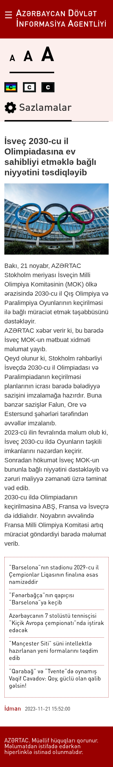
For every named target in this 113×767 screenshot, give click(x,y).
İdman (12, 709)
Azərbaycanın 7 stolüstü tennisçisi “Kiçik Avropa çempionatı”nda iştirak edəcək (56, 623)
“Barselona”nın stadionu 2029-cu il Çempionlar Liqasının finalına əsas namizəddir (54, 575)
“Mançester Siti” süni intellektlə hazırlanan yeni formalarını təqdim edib (53, 651)
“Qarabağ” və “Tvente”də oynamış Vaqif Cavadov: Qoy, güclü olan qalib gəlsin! (55, 679)
